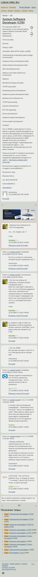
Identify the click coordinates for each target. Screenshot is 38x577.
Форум (10, 11)
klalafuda (12, 240)
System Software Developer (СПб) (13, 20)
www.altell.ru (7, 187)
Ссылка (6, 199)
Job (11, 15)
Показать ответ (14, 245)
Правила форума (15, 564)
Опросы (17, 11)
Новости (4, 7)
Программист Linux (16, 553)
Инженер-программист (18, 541)
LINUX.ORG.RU (10, 2)
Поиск (30, 11)
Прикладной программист (19, 550)
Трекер (24, 11)
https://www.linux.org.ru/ (9, 569)
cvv (10, 388)
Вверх (33, 564)
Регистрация (24, 7)
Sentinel (11, 425)
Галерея (12, 7)
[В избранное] (31, 27)
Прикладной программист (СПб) (21, 514)
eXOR (11, 486)
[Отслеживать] (31, 33)
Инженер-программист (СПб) (20, 530)
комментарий (15, 252)
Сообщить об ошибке (8, 567)
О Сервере (5, 564)
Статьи (4, 11)
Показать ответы (15, 393)
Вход (34, 7)
